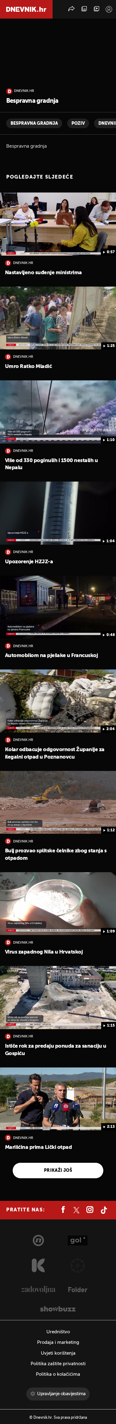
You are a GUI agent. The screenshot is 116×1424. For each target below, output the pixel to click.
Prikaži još (58, 1170)
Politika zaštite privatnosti (58, 1363)
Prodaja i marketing (58, 1342)
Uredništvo (58, 1332)
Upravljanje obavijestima (61, 1394)
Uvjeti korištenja (58, 1353)
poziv (78, 123)
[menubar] (109, 9)
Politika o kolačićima (58, 1374)
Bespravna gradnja (34, 123)
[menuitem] (109, 9)
